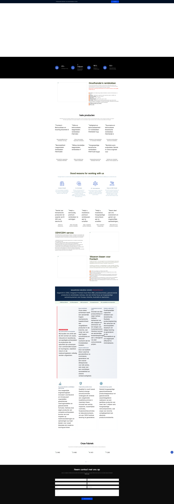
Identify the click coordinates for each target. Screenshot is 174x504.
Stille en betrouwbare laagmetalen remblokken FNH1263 (79, 140)
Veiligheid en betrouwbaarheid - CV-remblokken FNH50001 (95, 140)
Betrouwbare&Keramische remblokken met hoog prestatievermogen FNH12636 (62, 140)
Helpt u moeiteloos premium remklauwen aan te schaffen (87, 225)
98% (95, 66)
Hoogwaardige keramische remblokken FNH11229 (95, 160)
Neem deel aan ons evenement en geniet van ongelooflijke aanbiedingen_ (113, 225)
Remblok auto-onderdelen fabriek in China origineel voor (112, 160)
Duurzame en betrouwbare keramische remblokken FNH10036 (112, 140)
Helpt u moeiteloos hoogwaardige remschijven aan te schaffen (100, 225)
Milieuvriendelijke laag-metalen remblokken (78, 160)
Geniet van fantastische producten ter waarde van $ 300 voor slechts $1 (60, 225)
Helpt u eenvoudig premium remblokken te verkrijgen (73, 225)
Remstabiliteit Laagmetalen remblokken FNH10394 (62, 160)
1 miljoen (80, 66)
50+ (111, 66)
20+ (63, 66)
